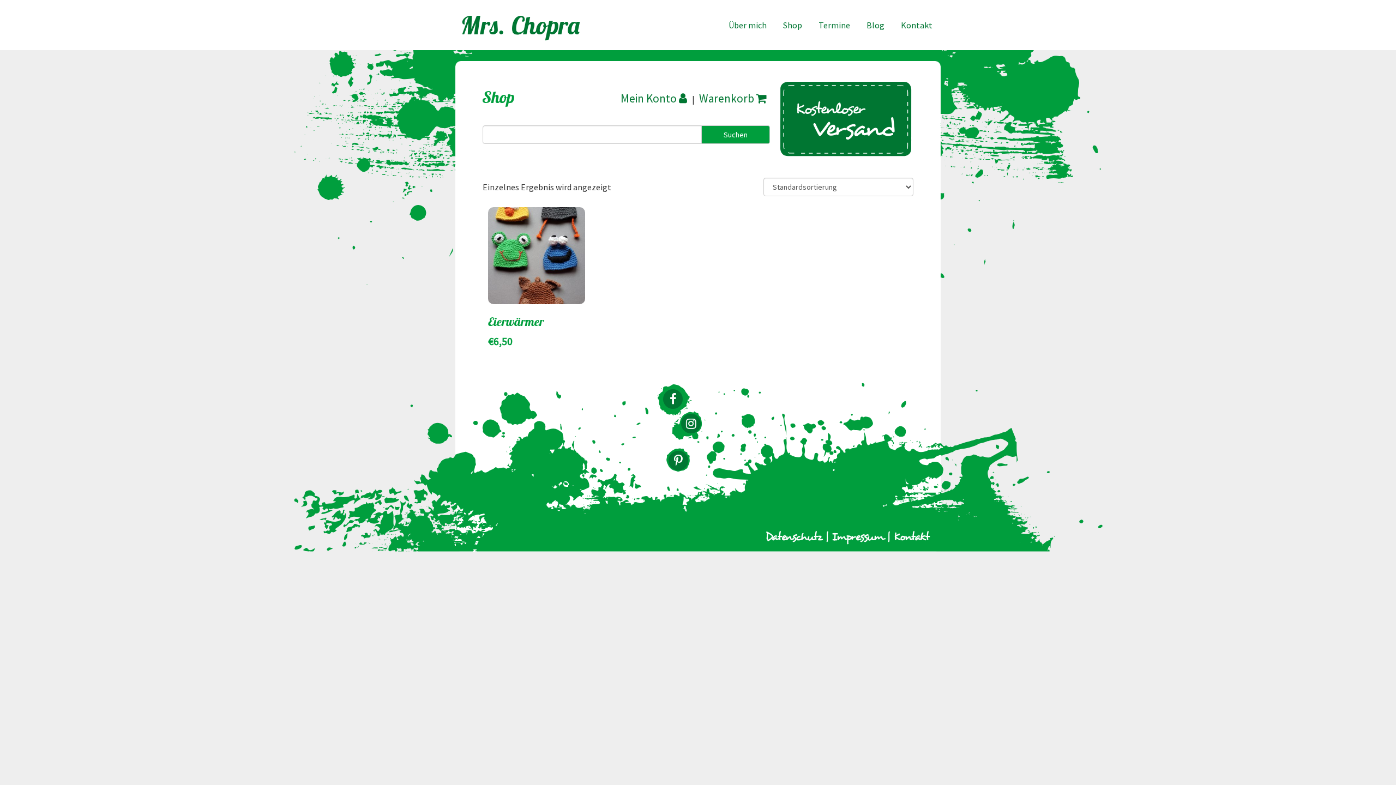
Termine (834, 25)
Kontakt (916, 25)
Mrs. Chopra (521, 25)
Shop (792, 25)
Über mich (748, 25)
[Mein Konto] (655, 98)
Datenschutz (794, 537)
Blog (875, 25)
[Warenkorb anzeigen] (733, 98)
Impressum (858, 537)
